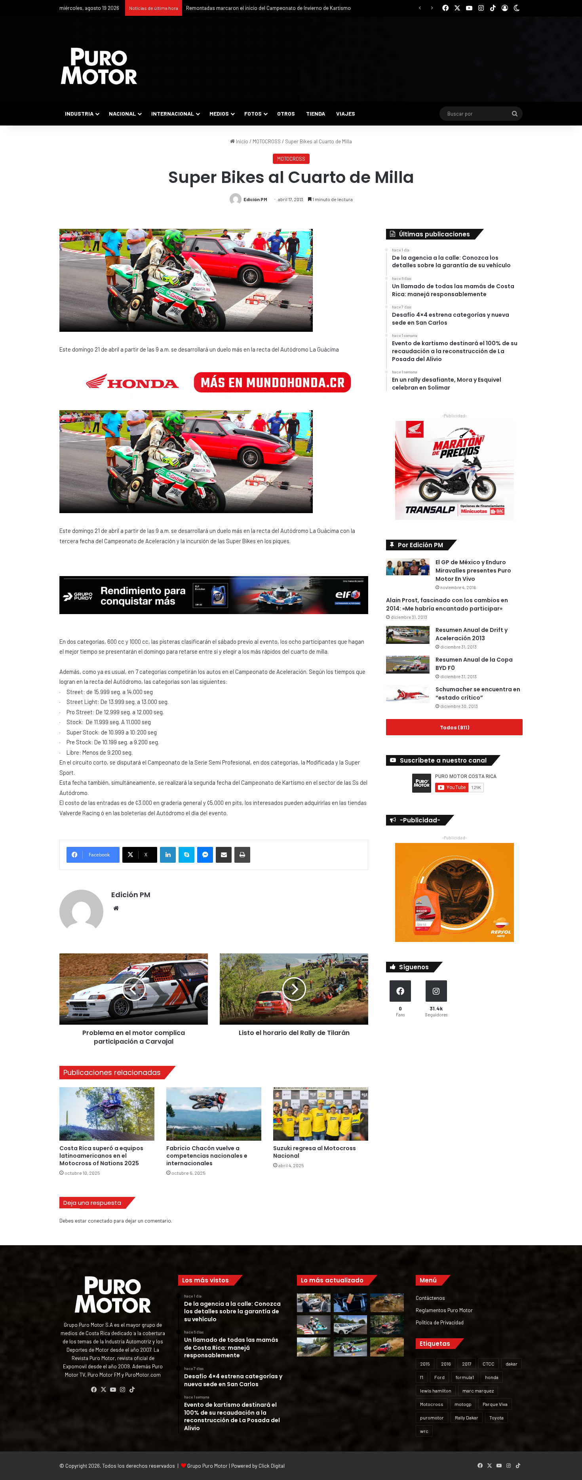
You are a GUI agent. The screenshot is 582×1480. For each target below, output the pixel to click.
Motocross (431, 1404)
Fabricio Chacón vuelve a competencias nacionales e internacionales (206, 1155)
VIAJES (345, 113)
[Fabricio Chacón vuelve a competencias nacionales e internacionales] (213, 1114)
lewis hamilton (435, 1390)
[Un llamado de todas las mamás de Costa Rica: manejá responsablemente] (350, 1303)
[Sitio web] (116, 908)
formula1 (465, 1377)
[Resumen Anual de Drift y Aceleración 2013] (408, 635)
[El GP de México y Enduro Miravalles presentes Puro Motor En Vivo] (408, 566)
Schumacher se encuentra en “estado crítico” (478, 693)
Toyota (496, 1417)
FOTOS (253, 113)
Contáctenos (430, 1297)
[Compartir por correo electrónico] (224, 855)
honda (491, 1377)
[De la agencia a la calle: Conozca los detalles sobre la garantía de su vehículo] (314, 1303)
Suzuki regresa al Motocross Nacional (314, 1152)
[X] (103, 1389)
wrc (424, 1431)
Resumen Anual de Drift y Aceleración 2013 (472, 634)
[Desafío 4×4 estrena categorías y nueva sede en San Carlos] (387, 1303)
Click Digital (272, 1466)
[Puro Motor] (99, 66)
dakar (511, 1363)
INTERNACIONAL (172, 113)
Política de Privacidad (440, 1322)
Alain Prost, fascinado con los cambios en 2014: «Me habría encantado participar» (447, 604)
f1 (421, 1377)
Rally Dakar (466, 1417)
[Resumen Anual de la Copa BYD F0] (408, 664)
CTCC (489, 1363)
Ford (439, 1377)
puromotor (432, 1417)
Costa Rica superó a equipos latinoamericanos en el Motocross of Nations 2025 (101, 1155)
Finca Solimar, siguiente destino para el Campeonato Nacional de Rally (265, 8)
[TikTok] (132, 1389)
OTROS (286, 113)
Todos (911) (454, 727)
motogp (463, 1404)
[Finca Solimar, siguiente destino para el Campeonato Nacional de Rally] (387, 1346)
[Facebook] (94, 1389)
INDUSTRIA (79, 113)
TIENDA (315, 113)
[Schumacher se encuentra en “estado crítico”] (408, 694)
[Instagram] (122, 1389)
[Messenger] (205, 855)
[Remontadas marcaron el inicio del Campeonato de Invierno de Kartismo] (350, 1346)
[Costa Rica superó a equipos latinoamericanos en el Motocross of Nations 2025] (106, 1114)
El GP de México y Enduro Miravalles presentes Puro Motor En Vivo (473, 570)
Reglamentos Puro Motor (444, 1310)
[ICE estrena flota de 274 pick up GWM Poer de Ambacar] (350, 1324)
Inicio (241, 141)
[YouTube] (113, 1389)
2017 (467, 1363)
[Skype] (186, 855)
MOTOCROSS (267, 141)
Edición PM (255, 199)
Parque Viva (495, 1404)
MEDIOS (219, 113)
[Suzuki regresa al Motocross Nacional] (320, 1114)
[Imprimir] (242, 855)
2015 (425, 1363)
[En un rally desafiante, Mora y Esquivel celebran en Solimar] (387, 1324)
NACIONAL (122, 113)
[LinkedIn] (168, 855)
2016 (446, 1363)
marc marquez (478, 1390)
